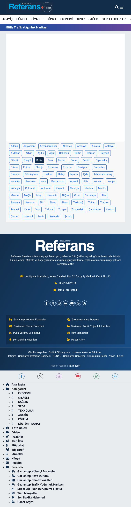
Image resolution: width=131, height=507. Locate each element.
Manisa (88, 188)
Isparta (74, 174)
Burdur (61, 160)
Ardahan (15, 153)
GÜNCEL (21, 19)
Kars (43, 181)
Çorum (14, 216)
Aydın (41, 153)
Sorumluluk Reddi (97, 356)
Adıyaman (29, 146)
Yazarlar (17, 436)
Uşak (27, 209)
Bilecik (14, 160)
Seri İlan (17, 441)
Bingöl (27, 160)
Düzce (14, 167)
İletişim (17, 462)
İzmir (41, 216)
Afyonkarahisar (48, 146)
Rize (103, 195)
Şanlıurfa (54, 216)
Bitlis (39, 160)
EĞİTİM (22, 419)
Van (37, 209)
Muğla (27, 195)
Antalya (109, 146)
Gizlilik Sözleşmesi (59, 352)
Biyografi (18, 449)
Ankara (96, 146)
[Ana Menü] (121, 7)
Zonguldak (77, 209)
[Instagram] (59, 303)
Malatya (74, 188)
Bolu (50, 160)
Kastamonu (57, 181)
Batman (90, 153)
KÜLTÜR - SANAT (28, 423)
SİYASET (37, 19)
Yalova (49, 209)
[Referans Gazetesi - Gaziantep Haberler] (29, 7)
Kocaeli (98, 181)
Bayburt (105, 153)
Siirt (42, 202)
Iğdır (85, 174)
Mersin (15, 195)
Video (16, 432)
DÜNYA (51, 19)
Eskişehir (83, 167)
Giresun (15, 174)
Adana (14, 146)
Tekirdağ (78, 202)
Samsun (29, 202)
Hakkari (48, 174)
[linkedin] (115, 376)
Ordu (76, 195)
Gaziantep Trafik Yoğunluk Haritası (90, 326)
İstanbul (28, 216)
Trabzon (104, 202)
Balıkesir (64, 153)
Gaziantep (99, 167)
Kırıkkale (45, 188)
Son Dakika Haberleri (25, 339)
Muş (38, 195)
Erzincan (53, 167)
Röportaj (18, 445)
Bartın (78, 153)
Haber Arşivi (78, 339)
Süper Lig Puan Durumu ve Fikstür (39, 488)
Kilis (85, 181)
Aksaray (67, 146)
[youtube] (78, 376)
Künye (16, 458)
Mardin (102, 188)
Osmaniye (90, 195)
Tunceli (15, 209)
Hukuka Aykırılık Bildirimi (87, 352)
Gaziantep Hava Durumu (85, 319)
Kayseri (74, 181)
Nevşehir (52, 195)
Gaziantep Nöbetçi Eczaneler (29, 319)
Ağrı (51, 153)
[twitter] (40, 376)
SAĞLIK (93, 19)
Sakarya (15, 202)
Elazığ (39, 167)
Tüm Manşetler (79, 332)
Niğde (65, 195)
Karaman (30, 181)
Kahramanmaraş (102, 174)
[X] (53, 303)
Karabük (15, 181)
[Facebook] (46, 303)
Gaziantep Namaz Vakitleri (29, 326)
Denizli (86, 160)
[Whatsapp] (78, 303)
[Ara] (117, 7)
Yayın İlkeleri (116, 356)
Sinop (53, 202)
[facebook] (22, 376)
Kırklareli (30, 188)
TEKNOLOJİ (25, 410)
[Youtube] (72, 303)
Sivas (65, 202)
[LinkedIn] (65, 303)
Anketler (17, 454)
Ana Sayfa (18, 384)
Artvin (29, 153)
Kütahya (15, 188)
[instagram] (59, 376)
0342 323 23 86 (67, 283)
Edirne (26, 167)
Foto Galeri (19, 428)
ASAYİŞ (7, 19)
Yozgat (62, 209)
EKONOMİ (66, 19)
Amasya (81, 146)
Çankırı (110, 209)
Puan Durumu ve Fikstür (26, 332)
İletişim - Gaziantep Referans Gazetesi (29, 356)
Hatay (61, 174)
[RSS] (84, 303)
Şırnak (68, 216)
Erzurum (67, 167)
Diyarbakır (101, 160)
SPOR (81, 19)
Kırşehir (60, 188)
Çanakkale (95, 209)
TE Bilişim (74, 365)
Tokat (91, 202)
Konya (111, 181)
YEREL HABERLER (114, 19)
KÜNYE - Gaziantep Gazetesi (69, 356)
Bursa (74, 160)
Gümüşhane (31, 174)
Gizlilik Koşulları (37, 352)
